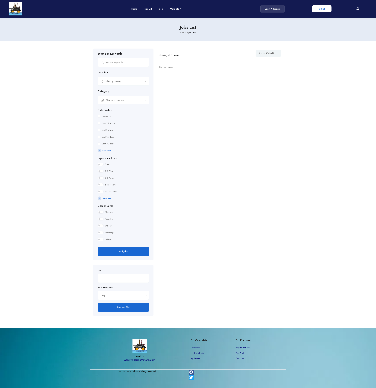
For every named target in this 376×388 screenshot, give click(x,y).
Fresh (107, 164)
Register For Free (243, 347)
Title (99, 270)
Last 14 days (108, 137)
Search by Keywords (110, 53)
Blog (161, 8)
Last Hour (106, 116)
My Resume (195, 358)
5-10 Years (110, 184)
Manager (109, 212)
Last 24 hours (108, 123)
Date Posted (105, 110)
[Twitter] (191, 377)
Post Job (322, 8)
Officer (108, 225)
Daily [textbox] (103, 295)
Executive (109, 219)
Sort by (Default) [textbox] (266, 53)
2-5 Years (109, 178)
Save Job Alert (123, 307)
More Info (175, 8)
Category (103, 91)
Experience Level (108, 158)
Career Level (105, 206)
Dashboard (195, 347)
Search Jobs (199, 353)
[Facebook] (191, 372)
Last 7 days (107, 130)
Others (108, 239)
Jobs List (148, 8)
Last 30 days (108, 143)
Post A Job (240, 353)
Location (103, 72)
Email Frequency (105, 287)
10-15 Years (111, 191)
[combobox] (123, 81)
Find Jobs (123, 251)
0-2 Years (110, 171)
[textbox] (121, 81)
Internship (109, 232)
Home (134, 8)
